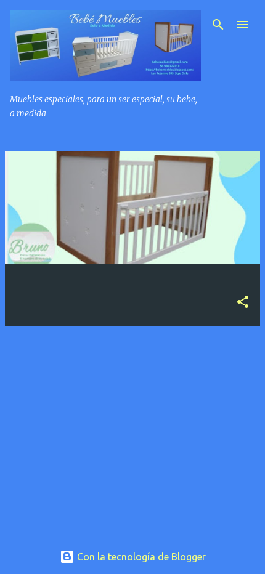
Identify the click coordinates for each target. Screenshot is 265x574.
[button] (242, 302)
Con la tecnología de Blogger (140, 556)
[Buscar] (218, 24)
